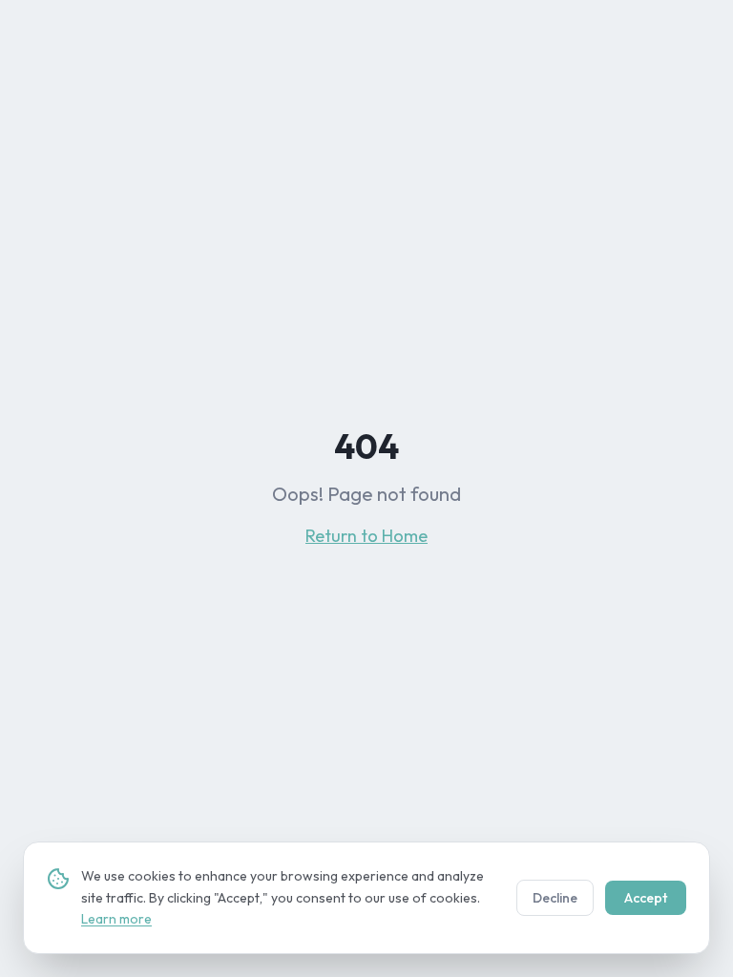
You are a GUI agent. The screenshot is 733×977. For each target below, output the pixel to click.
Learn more (116, 918)
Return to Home (366, 536)
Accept (645, 897)
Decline (555, 897)
